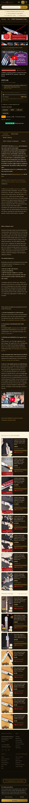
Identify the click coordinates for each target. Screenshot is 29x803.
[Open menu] (19, 2)
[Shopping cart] (26, 2)
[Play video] (14, 58)
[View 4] (23, 43)
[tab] (5, 134)
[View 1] (4, 43)
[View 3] (16, 43)
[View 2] (10, 43)
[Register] (22, 2)
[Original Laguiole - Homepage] (7, 2)
